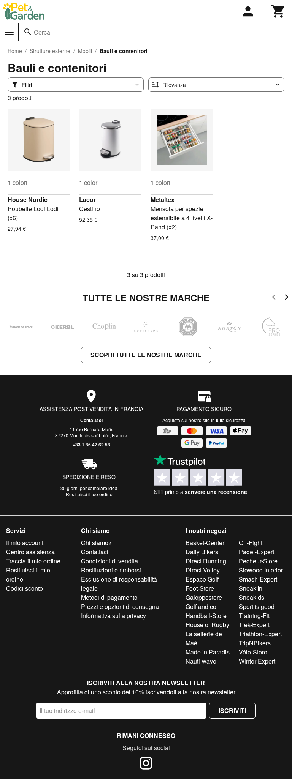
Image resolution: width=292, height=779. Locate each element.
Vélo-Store (253, 652)
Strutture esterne (50, 51)
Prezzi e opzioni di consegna (120, 606)
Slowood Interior (261, 570)
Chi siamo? (96, 542)
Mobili (85, 51)
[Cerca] (27, 32)
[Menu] (9, 32)
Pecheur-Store (258, 561)
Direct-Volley (203, 570)
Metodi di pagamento (109, 597)
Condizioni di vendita (109, 561)
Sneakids (251, 597)
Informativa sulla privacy (113, 615)
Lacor (87, 199)
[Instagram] (146, 764)
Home (15, 51)
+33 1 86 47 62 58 (91, 444)
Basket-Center (205, 542)
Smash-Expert (258, 579)
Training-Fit (254, 615)
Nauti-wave (201, 661)
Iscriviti (232, 710)
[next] (286, 298)
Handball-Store (206, 615)
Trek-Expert (254, 624)
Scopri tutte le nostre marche (146, 354)
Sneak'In (250, 588)
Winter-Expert (257, 661)
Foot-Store (200, 588)
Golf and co (201, 606)
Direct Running (206, 561)
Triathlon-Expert (260, 633)
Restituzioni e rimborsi (111, 570)
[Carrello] (278, 11)
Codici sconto (24, 588)
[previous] (273, 298)
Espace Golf (202, 579)
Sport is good (257, 606)
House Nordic (28, 199)
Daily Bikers (202, 551)
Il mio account (24, 542)
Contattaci (91, 420)
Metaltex (163, 199)
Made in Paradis (208, 652)
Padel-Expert (256, 551)
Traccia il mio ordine (33, 561)
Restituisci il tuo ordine (89, 494)
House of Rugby (207, 624)
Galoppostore (204, 597)
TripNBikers (255, 643)
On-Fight (250, 542)
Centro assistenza (30, 551)
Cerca (42, 32)
